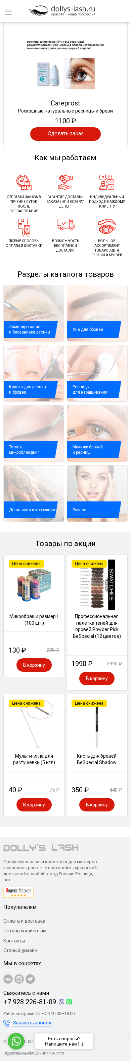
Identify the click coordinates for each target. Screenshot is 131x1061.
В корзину (34, 665)
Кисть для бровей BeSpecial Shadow (97, 759)
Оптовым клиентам (24, 930)
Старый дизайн (20, 950)
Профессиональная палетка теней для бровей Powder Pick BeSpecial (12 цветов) (97, 626)
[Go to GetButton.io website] (16, 1054)
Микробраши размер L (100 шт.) (34, 620)
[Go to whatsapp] (16, 1041)
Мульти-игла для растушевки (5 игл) (34, 759)
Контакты (14, 940)
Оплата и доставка (24, 921)
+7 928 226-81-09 (29, 1002)
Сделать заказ (66, 133)
